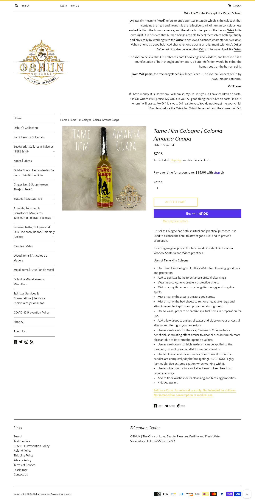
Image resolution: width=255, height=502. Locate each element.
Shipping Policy (23, 455)
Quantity (158, 181)
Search (18, 436)
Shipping (176, 160)
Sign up (75, 5)
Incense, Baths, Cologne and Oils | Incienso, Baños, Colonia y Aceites (34, 232)
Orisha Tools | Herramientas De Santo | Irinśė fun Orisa (34, 173)
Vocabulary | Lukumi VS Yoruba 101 (152, 441)
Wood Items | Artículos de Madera (30, 258)
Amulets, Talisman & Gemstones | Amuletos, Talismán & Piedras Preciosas (34, 213)
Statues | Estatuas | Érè (34, 198)
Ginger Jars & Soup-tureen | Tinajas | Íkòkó (31, 187)
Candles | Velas (23, 246)
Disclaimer (20, 470)
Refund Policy (22, 450)
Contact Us (21, 474)
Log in (63, 5)
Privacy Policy (22, 460)
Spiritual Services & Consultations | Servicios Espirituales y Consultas (29, 298)
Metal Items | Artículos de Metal (34, 270)
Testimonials (22, 441)
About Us (20, 331)
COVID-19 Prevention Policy (31, 312)
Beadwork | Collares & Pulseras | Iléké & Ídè (34, 149)
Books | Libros (23, 161)
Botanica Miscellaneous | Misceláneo (29, 282)
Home (17, 118)
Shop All (19, 322)
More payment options (175, 221)
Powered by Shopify (60, 494)
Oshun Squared (41, 494)
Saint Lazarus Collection (29, 137)
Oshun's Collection (26, 128)
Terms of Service (24, 465)
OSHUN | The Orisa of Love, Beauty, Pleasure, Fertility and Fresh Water (175, 436)
